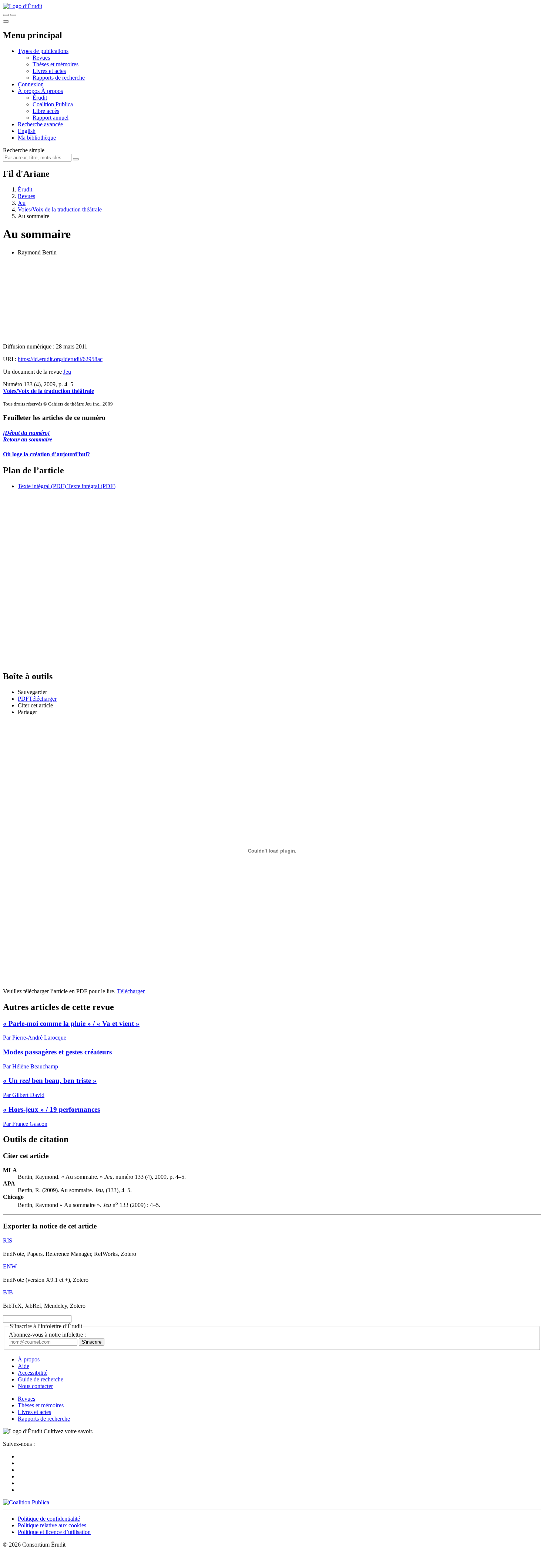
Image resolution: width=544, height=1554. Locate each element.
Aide (23, 1366)
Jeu (22, 203)
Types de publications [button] (43, 51)
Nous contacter (35, 1386)
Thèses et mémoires (55, 64)
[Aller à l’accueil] (22, 6)
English (27, 131)
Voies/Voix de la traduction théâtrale (60, 209)
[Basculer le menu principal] (6, 21)
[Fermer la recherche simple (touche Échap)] (13, 15)
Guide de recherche (40, 1379)
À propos (52, 91)
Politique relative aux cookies (52, 1525)
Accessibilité (32, 1373)
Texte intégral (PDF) (42, 486)
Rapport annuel (50, 117)
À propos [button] (29, 91)
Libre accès (46, 111)
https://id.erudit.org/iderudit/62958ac (60, 359)
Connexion (31, 84)
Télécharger (131, 991)
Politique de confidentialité (49, 1518)
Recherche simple (23, 150)
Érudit (40, 97)
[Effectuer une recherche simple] (6, 15)
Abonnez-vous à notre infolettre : (47, 1334)
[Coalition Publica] (26, 1502)
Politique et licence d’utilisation (54, 1532)
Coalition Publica (53, 104)
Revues (41, 57)
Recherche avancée (40, 124)
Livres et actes (49, 71)
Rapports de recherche (59, 77)
